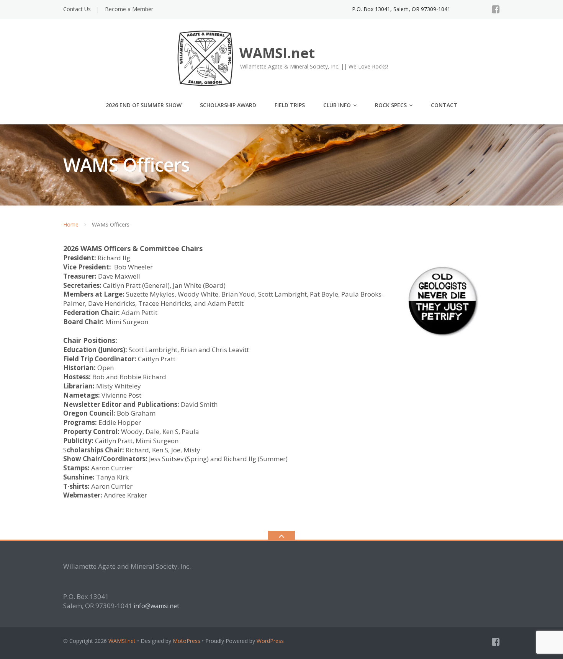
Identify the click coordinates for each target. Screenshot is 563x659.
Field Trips (290, 105)
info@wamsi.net (156, 606)
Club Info (337, 105)
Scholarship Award (228, 105)
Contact (444, 105)
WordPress (270, 640)
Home (71, 224)
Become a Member (129, 9)
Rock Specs (391, 105)
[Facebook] (496, 9)
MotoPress (186, 640)
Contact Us (77, 9)
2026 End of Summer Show (144, 105)
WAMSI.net (122, 640)
